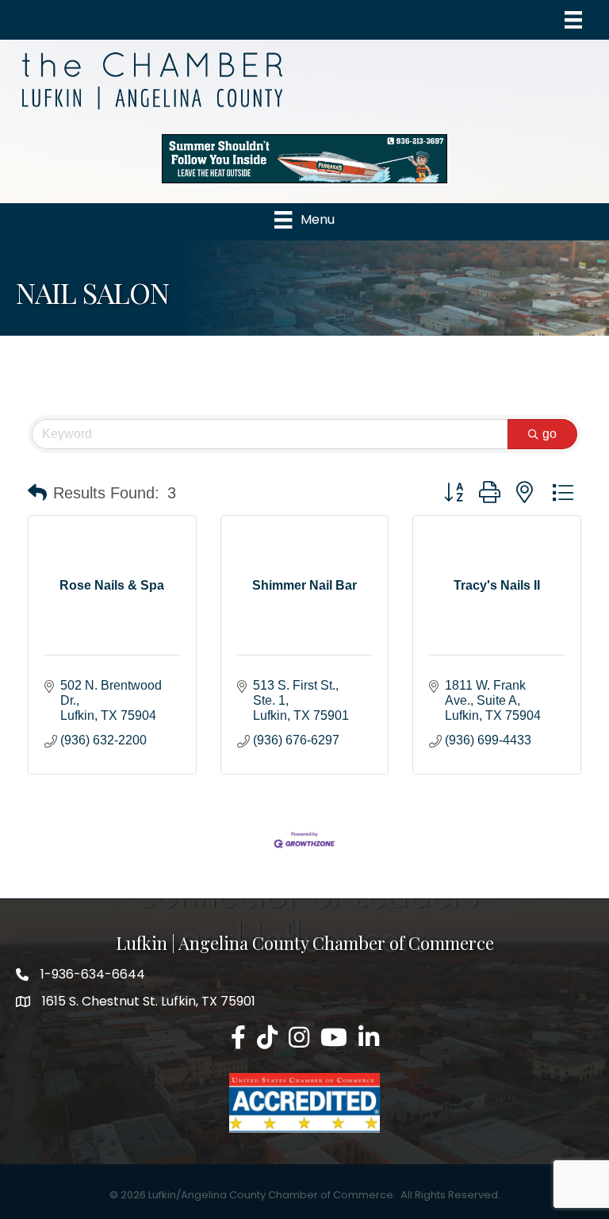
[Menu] (573, 20)
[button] (37, 493)
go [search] (549, 433)
